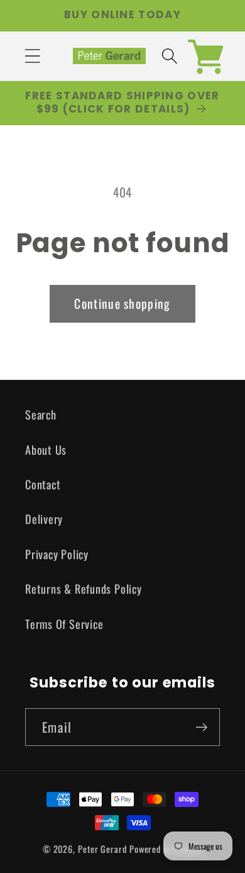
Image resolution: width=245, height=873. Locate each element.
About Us (46, 449)
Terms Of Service (64, 623)
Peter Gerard (102, 848)
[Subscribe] (201, 727)
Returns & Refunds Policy (83, 588)
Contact (42, 483)
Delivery (44, 518)
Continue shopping (122, 303)
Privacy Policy (57, 553)
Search (41, 414)
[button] (32, 56)
